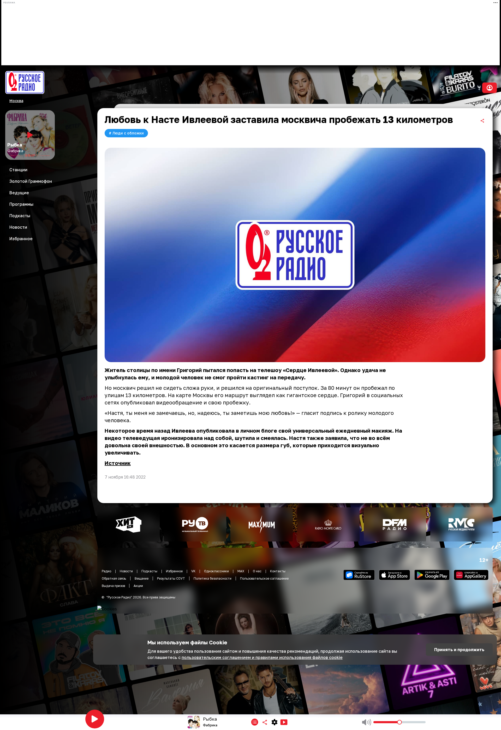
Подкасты (149, 571)
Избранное (174, 571)
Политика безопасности (212, 578)
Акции (138, 586)
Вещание (141, 578)
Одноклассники (216, 571)
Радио (106, 571)
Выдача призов (113, 586)
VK (193, 571)
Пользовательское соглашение (264, 578)
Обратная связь (114, 578)
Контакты (277, 571)
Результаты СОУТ (171, 578)
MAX (240, 571)
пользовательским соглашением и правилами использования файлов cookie (262, 657)
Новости (126, 571)
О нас (257, 571)
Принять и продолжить (459, 649)
